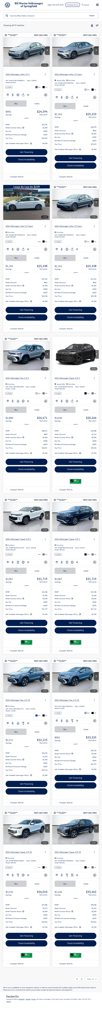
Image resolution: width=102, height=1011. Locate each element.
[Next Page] (81, 979)
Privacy (33, 999)
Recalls (9, 1001)
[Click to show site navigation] (97, 5)
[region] (27, 134)
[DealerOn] (12, 996)
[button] (47, 50)
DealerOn (21, 999)
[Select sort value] (97, 25)
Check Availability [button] (26, 159)
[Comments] (45, 95)
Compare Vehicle (17, 177)
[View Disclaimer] (28, 95)
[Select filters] (92, 25)
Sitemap (28, 999)
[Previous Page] (77, 979)
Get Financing (26, 152)
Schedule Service (72, 5)
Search (91, 15)
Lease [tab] (36, 103)
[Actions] (45, 74)
